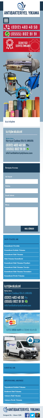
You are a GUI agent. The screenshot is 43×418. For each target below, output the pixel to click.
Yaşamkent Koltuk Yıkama (14, 387)
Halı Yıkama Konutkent (13, 259)
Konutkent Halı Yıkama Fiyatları (17, 263)
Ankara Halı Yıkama (12, 396)
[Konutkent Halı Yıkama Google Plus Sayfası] (37, 417)
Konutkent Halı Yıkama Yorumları (17, 272)
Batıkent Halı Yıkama (12, 391)
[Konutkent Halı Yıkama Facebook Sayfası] (27, 417)
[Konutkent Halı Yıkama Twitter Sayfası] (32, 417)
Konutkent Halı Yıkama (13, 254)
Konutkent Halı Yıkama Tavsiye (16, 267)
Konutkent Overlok (11, 246)
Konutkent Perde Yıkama (14, 276)
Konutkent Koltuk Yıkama (14, 250)
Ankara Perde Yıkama (13, 400)
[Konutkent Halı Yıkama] (21, 16)
